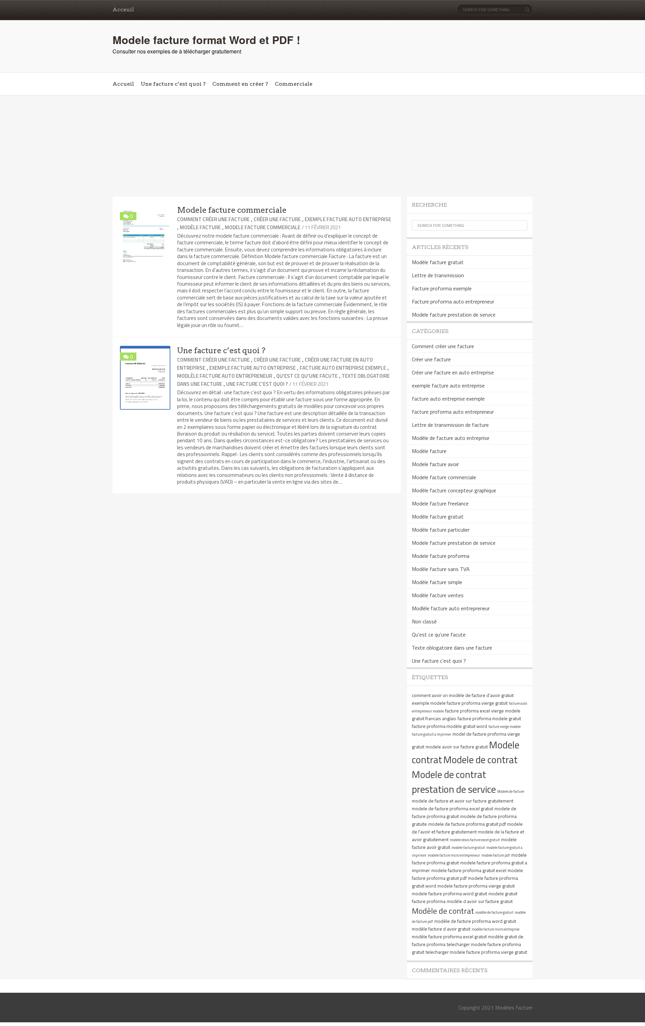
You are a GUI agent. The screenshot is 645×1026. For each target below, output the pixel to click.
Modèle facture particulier (441, 530)
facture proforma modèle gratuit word (449, 726)
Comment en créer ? (240, 84)
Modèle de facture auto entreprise (450, 438)
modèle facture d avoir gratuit (441, 928)
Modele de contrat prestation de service (454, 781)
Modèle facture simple (437, 582)
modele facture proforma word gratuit (449, 893)
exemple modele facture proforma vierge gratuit (460, 702)
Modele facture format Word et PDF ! (206, 39)
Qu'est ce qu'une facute (307, 376)
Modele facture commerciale (232, 210)
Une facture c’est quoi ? (173, 84)
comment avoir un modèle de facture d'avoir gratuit (463, 695)
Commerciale (293, 84)
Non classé (424, 621)
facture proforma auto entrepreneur (453, 412)
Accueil (123, 84)
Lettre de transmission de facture (450, 425)
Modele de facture (510, 791)
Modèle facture (200, 227)
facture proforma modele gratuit (489, 718)
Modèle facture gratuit (438, 262)
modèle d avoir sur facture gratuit (480, 901)
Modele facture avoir (435, 464)
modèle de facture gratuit (494, 912)
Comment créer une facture (213, 219)
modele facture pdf (495, 855)
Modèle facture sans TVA (441, 569)
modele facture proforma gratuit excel (468, 870)
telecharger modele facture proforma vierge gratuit (476, 951)
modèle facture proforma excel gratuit (449, 936)
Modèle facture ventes (438, 595)
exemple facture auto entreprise (348, 219)
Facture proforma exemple (442, 288)
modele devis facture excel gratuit (475, 840)
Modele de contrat (480, 759)
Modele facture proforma (440, 556)
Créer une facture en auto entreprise (453, 372)
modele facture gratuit (468, 847)
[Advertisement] (322, 146)
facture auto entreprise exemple (343, 368)
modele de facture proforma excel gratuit (452, 808)
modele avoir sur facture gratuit (457, 746)
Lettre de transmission (438, 275)
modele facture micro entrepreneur (454, 855)
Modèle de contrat (443, 911)
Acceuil (123, 9)
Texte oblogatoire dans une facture (452, 648)
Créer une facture (277, 219)
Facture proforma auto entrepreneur (453, 301)
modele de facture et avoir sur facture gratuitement (462, 800)
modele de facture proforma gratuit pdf (467, 823)
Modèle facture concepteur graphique (454, 490)
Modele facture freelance (440, 503)
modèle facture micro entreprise (495, 929)
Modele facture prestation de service (454, 315)
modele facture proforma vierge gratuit (476, 885)
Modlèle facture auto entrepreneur (224, 376)
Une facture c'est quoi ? (257, 384)
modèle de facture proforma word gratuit (475, 921)
